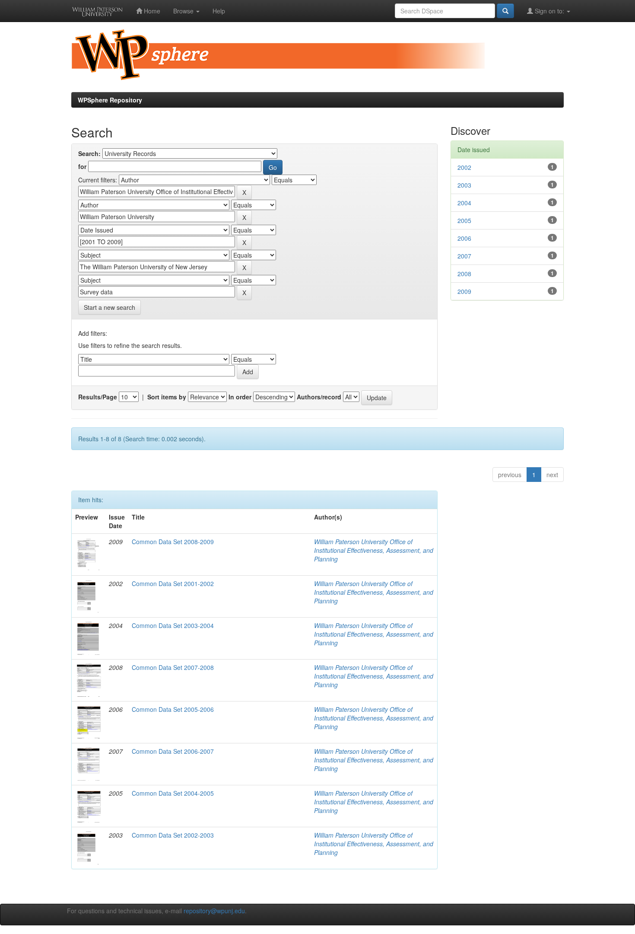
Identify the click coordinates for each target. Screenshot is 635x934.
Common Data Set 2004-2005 (173, 793)
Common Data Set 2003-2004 (173, 625)
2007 (464, 256)
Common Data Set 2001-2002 (173, 583)
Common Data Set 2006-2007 (173, 751)
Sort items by (166, 396)
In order (240, 396)
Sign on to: (549, 10)
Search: (89, 153)
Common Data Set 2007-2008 (173, 667)
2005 (464, 220)
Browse (184, 10)
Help (219, 10)
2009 (464, 291)
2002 (464, 167)
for (82, 166)
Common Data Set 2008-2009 (173, 541)
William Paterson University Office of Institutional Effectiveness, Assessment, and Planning (373, 550)
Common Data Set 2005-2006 (173, 709)
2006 (464, 238)
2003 (464, 185)
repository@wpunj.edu (214, 910)
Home (151, 10)
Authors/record (319, 396)
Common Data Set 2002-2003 (173, 835)
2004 (464, 202)
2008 (464, 273)
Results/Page (97, 396)
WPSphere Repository (110, 100)
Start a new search (109, 307)
